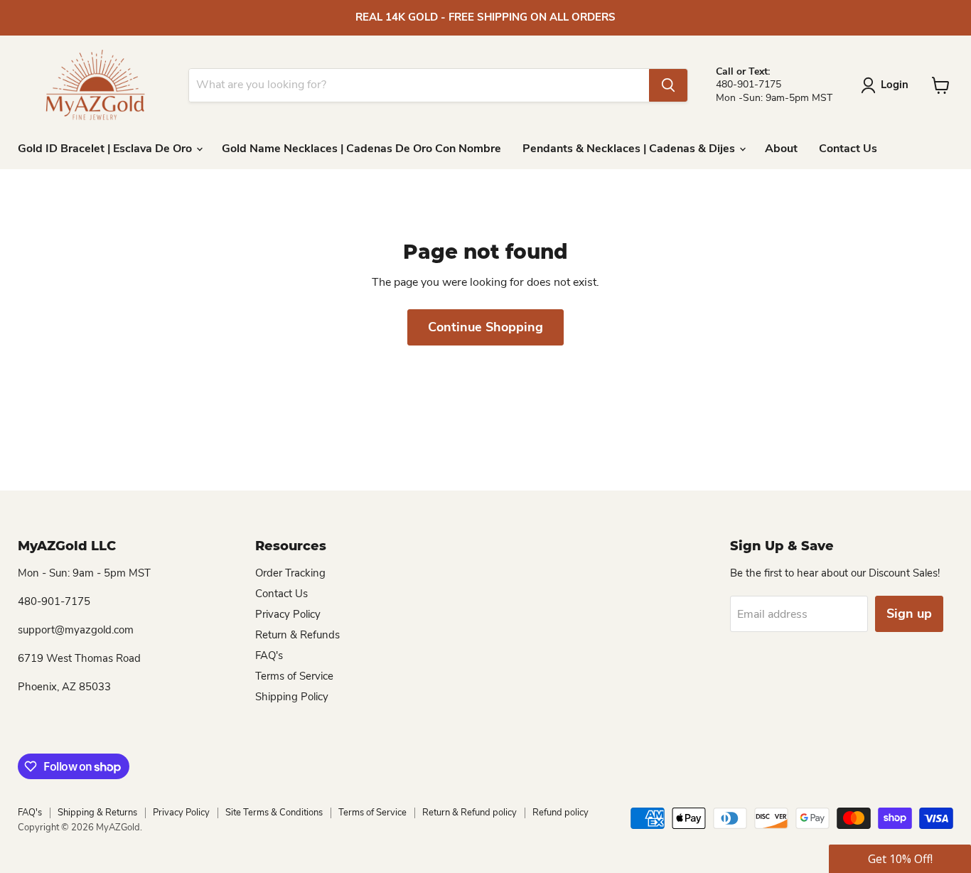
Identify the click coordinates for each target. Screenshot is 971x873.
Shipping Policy (291, 697)
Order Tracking (290, 573)
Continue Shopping (485, 327)
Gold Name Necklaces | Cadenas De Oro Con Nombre (361, 148)
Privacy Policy (288, 614)
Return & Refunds (297, 635)
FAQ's (269, 655)
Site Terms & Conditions (274, 812)
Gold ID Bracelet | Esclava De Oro (106, 148)
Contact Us (848, 148)
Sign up (909, 613)
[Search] (668, 85)
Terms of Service (294, 676)
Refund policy (560, 812)
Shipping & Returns (97, 812)
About (781, 148)
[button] (900, 859)
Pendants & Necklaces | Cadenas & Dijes (630, 148)
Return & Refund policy (469, 812)
